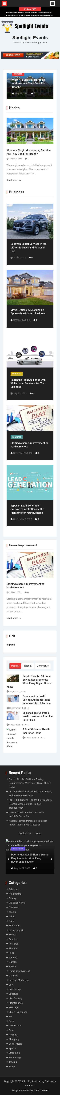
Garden (13, 962)
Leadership (15, 989)
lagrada (11, 644)
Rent (11, 1030)
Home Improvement (19, 971)
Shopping (14, 1039)
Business (13, 907)
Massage (14, 1007)
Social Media (15, 1043)
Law (11, 984)
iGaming (13, 975)
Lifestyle (13, 994)
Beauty (12, 898)
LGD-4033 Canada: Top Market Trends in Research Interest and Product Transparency (30, 804)
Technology (15, 1057)
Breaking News (17, 903)
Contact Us (25, 833)
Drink (11, 916)
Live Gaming (15, 998)
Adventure (14, 889)
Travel (12, 1066)
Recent (28, 665)
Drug (11, 921)
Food (11, 953)
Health (12, 966)
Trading (13, 1062)
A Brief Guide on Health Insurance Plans (36, 731)
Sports (12, 1048)
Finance (13, 948)
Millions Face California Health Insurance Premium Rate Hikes (38, 716)
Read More (12, 180)
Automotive (15, 893)
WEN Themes (40, 1090)
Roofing (13, 1034)
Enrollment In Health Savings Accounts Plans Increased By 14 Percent (37, 700)
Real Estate (18, 849)
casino (12, 912)
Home (38, 833)
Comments (43, 665)
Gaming (13, 957)
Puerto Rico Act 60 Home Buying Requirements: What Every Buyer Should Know (29, 681)
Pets (11, 1021)
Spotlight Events (30, 37)
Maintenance (16, 1003)
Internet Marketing (19, 980)
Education (14, 925)
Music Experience (18, 1012)
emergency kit (16, 930)
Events (12, 934)
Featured (18, 74)
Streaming (14, 1053)
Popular (15, 665)
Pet (10, 1016)
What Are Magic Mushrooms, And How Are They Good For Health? (29, 83)
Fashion (13, 939)
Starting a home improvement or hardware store (25, 585)
